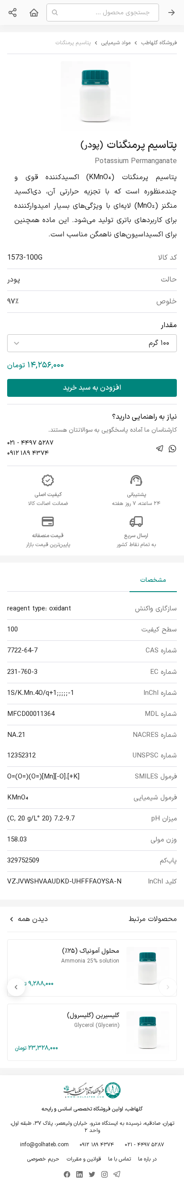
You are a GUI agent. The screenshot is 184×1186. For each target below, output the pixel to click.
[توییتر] (92, 1174)
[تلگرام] (117, 1174)
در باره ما (147, 1159)
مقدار (169, 325)
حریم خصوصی (43, 1159)
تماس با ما (119, 1159)
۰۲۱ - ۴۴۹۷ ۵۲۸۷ (30, 443)
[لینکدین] (79, 1174)
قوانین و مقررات (84, 1159)
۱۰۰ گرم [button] (159, 343)
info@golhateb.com (44, 1144)
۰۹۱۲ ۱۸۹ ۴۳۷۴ (28, 453)
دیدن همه (33, 919)
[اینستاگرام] (104, 1174)
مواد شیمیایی (115, 42)
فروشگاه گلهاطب (159, 42)
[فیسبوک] (67, 1174)
